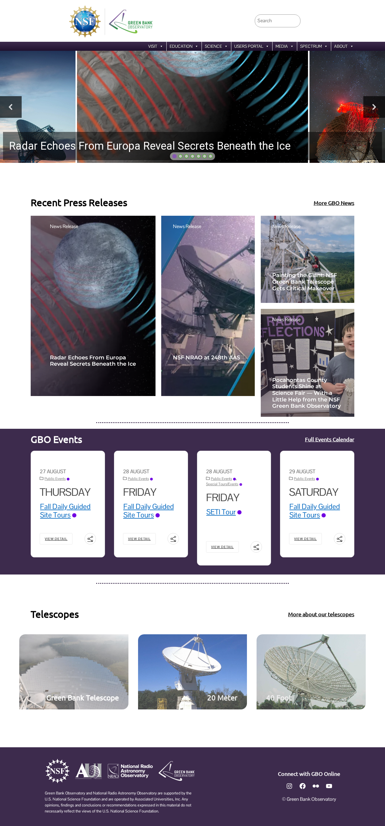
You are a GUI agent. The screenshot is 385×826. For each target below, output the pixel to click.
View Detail (56, 539)
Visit (152, 46)
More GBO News (334, 203)
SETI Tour (221, 512)
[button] (192, 107)
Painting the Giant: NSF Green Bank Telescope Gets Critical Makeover (304, 281)
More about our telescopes (321, 614)
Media (282, 46)
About (341, 46)
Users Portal (248, 46)
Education (181, 46)
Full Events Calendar (329, 439)
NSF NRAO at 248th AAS (206, 358)
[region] (192, 107)
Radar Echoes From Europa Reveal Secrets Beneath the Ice (93, 361)
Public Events (55, 478)
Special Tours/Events (222, 484)
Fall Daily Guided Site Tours (65, 511)
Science (213, 46)
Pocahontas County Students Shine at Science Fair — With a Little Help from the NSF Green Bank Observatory (306, 393)
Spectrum (311, 46)
